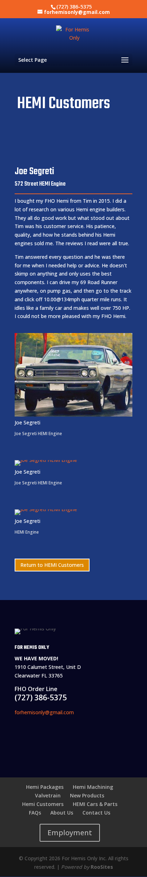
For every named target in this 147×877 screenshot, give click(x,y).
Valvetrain (48, 795)
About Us (61, 812)
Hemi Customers (43, 804)
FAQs (35, 812)
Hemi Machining (93, 786)
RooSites (102, 866)
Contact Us (96, 812)
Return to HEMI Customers (52, 564)
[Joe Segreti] (73, 416)
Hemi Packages (45, 786)
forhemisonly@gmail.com (44, 712)
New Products (87, 795)
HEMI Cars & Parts (95, 804)
